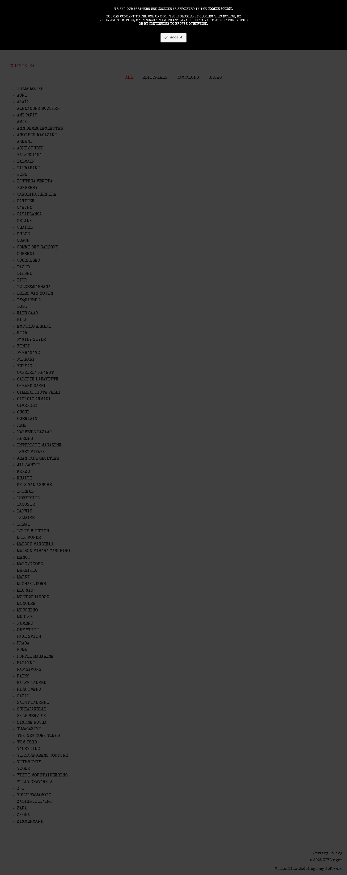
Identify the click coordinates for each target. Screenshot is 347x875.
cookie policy (220, 9)
